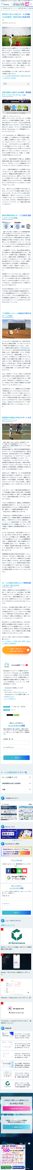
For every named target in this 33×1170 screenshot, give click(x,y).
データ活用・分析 (15, 706)
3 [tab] (16, 840)
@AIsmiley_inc (22, 692)
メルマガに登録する (9, 699)
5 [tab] (20, 840)
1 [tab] (12, 840)
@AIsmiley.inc (7, 690)
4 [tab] (18, 840)
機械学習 (26, 348)
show (28, 84)
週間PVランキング (6, 925)
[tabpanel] (16, 834)
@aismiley (11, 697)
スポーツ (13, 710)
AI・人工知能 (21, 48)
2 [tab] (14, 840)
